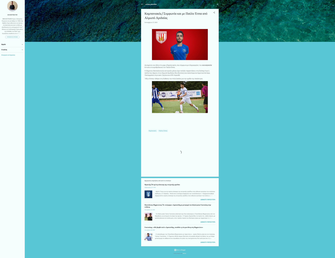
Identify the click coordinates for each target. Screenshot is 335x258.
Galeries (184, 253)
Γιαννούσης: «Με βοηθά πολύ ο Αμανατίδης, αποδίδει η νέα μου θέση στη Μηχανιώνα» (174, 227)
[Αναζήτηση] (218, 4)
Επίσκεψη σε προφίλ (12, 37)
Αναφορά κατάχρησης (8, 55)
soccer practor (151, 4)
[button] (214, 13)
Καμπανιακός (152, 131)
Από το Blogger (181, 250)
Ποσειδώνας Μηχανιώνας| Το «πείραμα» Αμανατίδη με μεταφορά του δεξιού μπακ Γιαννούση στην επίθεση (178, 206)
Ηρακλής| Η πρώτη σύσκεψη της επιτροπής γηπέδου (162, 185)
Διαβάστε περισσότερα (208, 199)
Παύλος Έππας (163, 131)
